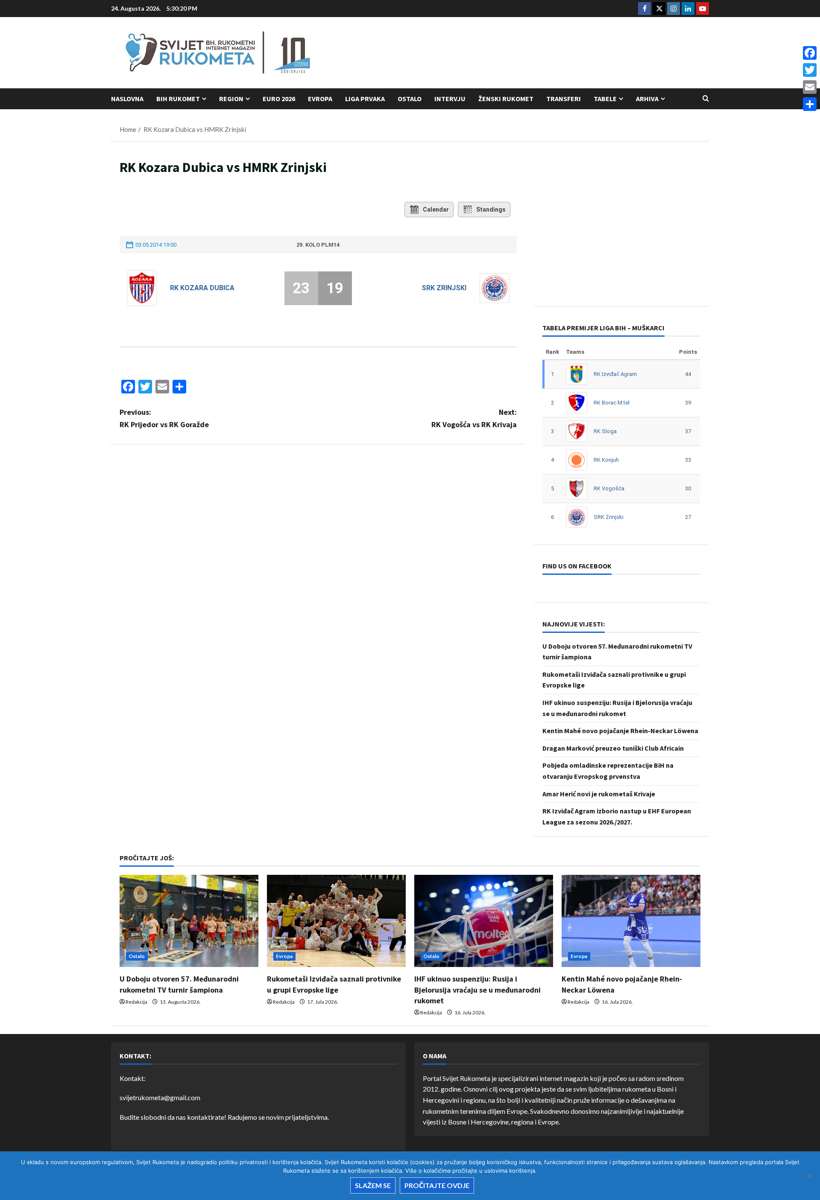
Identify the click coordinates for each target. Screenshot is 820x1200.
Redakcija (136, 1002)
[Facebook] (809, 52)
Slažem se (373, 1185)
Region (231, 98)
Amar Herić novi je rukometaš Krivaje (598, 793)
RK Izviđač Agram (615, 374)
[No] (809, 1175)
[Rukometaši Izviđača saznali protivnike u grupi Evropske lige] (336, 921)
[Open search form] (706, 98)
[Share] (809, 104)
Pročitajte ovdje (436, 1185)
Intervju (450, 98)
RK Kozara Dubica (202, 288)
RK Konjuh (606, 460)
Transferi (563, 98)
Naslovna (127, 98)
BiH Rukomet (178, 98)
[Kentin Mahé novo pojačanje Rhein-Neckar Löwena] (631, 921)
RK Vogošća (609, 488)
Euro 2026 (279, 98)
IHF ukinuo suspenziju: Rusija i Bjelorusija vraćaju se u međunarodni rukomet (477, 989)
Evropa (320, 98)
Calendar (436, 209)
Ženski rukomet (505, 98)
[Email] (809, 87)
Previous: (164, 418)
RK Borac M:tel (612, 402)
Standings (491, 209)
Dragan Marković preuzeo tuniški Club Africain (613, 748)
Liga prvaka (365, 98)
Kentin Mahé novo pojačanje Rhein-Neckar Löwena (620, 730)
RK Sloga (605, 431)
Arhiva (647, 98)
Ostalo (410, 98)
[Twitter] (809, 70)
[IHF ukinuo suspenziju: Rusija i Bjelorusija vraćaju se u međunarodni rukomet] (483, 921)
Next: (474, 418)
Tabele (605, 98)
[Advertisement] (553, 53)
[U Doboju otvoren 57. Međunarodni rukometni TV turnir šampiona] (189, 921)
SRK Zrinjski (444, 288)
